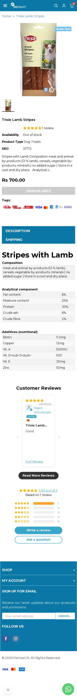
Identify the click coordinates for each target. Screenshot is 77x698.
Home (6, 16)
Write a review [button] (38, 530)
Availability (10, 135)
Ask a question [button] (38, 539)
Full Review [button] (34, 461)
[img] (35, 400)
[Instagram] (15, 638)
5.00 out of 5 (48, 490)
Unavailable (38, 191)
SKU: (5, 148)
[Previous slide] (18, 437)
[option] (38, 59)
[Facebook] (6, 638)
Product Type (12, 142)
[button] (32, 128)
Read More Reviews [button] (38, 475)
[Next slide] (59, 437)
